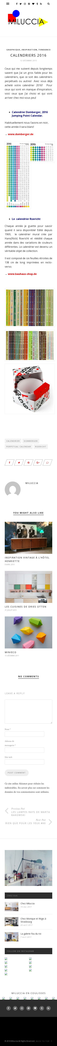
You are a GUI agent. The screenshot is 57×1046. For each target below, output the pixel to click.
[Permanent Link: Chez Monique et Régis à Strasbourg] (11, 925)
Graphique (13, 49)
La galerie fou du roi (31, 933)
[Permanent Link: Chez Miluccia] (11, 910)
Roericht (40, 446)
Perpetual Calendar (18, 446)
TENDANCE (44, 49)
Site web (8, 757)
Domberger (31, 441)
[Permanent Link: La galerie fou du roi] (11, 940)
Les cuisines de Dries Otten (25, 606)
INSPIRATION (29, 49)
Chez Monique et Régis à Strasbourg (33, 920)
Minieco (10, 652)
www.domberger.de (20, 134)
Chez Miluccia (28, 903)
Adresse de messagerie (10, 743)
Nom (8, 729)
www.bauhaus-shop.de (22, 274)
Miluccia (31, 483)
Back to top (43, 1041)
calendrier (13, 441)
